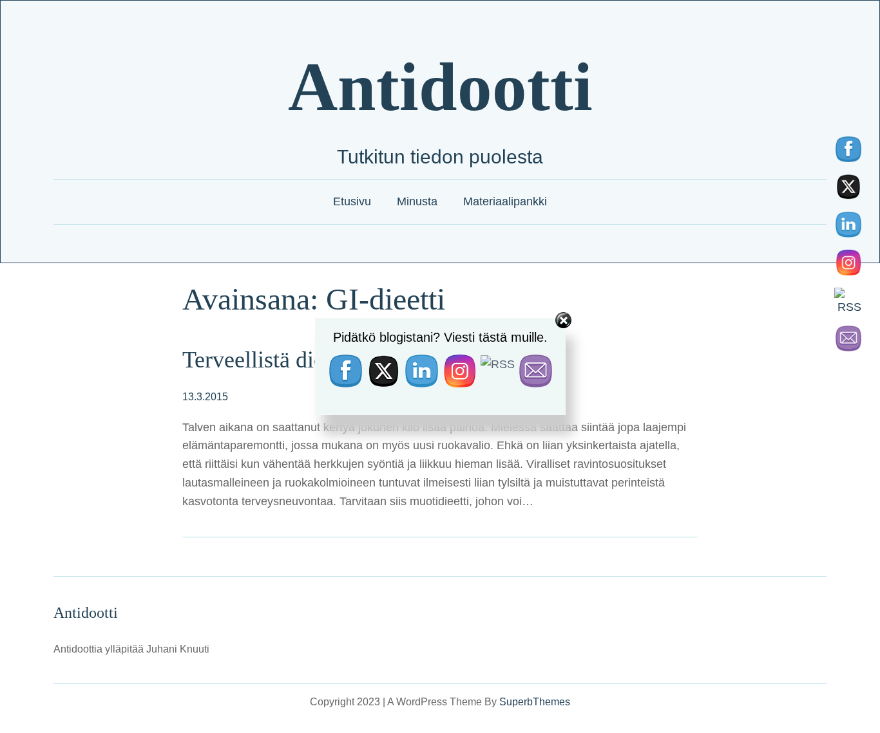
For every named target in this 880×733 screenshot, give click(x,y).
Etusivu (352, 201)
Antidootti (440, 86)
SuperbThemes (534, 701)
